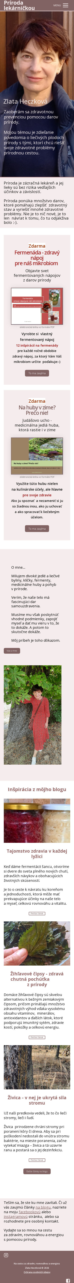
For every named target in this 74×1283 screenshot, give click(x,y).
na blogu (43, 1207)
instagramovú (16, 1216)
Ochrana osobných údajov (37, 1272)
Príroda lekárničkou (19, 5)
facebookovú (30, 1211)
